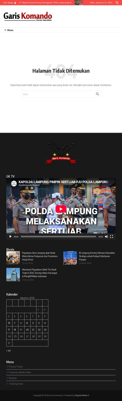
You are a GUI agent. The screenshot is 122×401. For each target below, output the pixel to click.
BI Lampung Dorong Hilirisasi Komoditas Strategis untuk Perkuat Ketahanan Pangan (97, 256)
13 (27, 323)
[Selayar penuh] (111, 236)
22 (39, 329)
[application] (61, 209)
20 (27, 329)
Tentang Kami (16, 383)
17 (9, 329)
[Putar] (10, 236)
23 (45, 329)
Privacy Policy (16, 366)
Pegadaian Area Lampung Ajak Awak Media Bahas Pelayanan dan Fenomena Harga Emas (40, 256)
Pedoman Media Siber (20, 372)
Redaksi (13, 378)
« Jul (8, 350)
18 (15, 329)
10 (9, 323)
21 (33, 329)
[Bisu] (106, 236)
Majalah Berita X (82, 395)
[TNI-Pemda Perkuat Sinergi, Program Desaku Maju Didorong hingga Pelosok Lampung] (77, 2)
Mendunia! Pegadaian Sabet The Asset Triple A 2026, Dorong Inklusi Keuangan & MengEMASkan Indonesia (39, 273)
